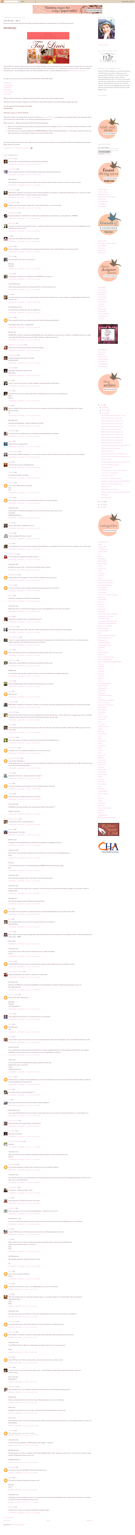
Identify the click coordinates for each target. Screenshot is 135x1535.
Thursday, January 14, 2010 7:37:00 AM (24, 549)
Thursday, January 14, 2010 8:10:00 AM (24, 622)
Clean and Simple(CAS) (105, 585)
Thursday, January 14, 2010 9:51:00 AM (24, 732)
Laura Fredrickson (103, 201)
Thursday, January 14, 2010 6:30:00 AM (24, 503)
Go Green (100, 681)
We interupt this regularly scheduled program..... (115, 454)
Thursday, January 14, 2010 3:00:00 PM (24, 944)
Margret (10, 794)
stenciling (101, 779)
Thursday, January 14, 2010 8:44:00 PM (24, 1214)
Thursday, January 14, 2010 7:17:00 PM (24, 1159)
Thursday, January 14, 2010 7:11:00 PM (24, 1147)
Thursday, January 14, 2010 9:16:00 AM (24, 666)
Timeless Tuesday (103, 793)
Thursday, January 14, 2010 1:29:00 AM (24, 279)
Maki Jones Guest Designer (106, 705)
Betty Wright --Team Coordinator (107, 243)
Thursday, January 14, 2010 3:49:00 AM (24, 386)
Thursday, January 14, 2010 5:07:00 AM (24, 436)
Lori (9, 1229)
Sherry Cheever (102, 362)
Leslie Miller (7, 94)
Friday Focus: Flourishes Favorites (111, 429)
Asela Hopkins (102, 350)
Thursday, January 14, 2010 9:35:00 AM (24, 686)
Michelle (11, 829)
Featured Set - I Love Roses (106, 616)
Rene (9, 919)
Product (100, 743)
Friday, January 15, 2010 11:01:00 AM (23, 1435)
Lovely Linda (12, 190)
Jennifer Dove (12, 202)
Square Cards (102, 770)
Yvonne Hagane (102, 366)
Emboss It (101, 607)
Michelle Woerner (103, 359)
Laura (99, 698)
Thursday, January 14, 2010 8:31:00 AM (24, 632)
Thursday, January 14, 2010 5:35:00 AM (24, 447)
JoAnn (10, 1037)
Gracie (10, 783)
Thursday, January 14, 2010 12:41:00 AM (24, 185)
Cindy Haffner (102, 245)
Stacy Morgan (8, 89)
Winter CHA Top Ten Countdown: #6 (112, 434)
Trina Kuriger (12, 737)
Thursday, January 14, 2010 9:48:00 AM (24, 707)
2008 (102, 504)
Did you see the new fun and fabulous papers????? (115, 456)
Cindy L (100, 578)
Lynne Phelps (12, 169)
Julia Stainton (102, 311)
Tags (99, 786)
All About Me (102, 547)
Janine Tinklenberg (103, 314)
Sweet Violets (102, 784)
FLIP (99, 633)
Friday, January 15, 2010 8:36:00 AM (22, 1392)
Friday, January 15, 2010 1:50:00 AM (22, 1289)
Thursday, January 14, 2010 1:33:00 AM (24, 289)
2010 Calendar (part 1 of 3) (109, 489)
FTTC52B (101, 666)
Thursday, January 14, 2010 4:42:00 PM (24, 1042)
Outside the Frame (103, 726)
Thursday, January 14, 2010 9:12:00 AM (24, 655)
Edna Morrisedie (13, 213)
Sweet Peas (101, 781)
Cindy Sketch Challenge (105, 580)
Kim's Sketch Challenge (105, 695)
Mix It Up (101, 714)
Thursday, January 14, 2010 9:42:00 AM (24, 697)
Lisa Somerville (102, 302)
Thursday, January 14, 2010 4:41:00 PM (24, 1032)
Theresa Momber (103, 364)
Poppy (100, 738)
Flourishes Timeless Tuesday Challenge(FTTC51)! (115, 445)
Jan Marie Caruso (103, 45)
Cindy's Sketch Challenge (105, 583)
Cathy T (10, 1014)
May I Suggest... (102, 710)
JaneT (10, 1284)
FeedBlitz (108, 154)
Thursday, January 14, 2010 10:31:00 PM (24, 1266)
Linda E (10, 595)
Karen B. (10, 533)
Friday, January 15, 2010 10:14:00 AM (23, 1426)
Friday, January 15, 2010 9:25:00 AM (22, 1402)
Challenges (101, 573)
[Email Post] (31, 148)
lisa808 (10, 773)
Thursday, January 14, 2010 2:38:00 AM (24, 350)
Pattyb (10, 1477)
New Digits (104, 495)
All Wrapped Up (102, 549)
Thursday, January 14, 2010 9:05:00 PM (24, 1234)
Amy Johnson (12, 1386)
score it (100, 753)
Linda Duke (101, 306)
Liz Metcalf (11, 1131)
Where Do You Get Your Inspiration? (111, 484)
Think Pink (101, 789)
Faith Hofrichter (102, 316)
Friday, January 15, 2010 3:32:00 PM (22, 1473)
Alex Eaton (101, 318)
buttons (100, 566)
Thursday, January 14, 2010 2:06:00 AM (24, 312)
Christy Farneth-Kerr (14, 758)
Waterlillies (101, 810)
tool (99, 796)
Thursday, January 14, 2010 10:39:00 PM (24, 1279)
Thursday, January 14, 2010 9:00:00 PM (24, 1224)
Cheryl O (11, 317)
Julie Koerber (7, 83)
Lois (9, 1198)
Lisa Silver (101, 304)
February (104, 410)
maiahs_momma (13, 995)
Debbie (10, 1367)
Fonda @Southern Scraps (15, 1141)
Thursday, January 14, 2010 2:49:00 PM (24, 927)
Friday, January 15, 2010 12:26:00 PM (23, 1445)
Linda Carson (12, 660)
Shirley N (11, 246)
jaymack (10, 497)
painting (100, 729)
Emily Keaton (12, 627)
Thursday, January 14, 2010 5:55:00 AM (24, 478)
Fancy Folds (101, 611)
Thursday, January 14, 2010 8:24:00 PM (24, 1193)
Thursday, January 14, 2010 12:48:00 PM (24, 858)
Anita (10, 691)
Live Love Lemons (103, 702)
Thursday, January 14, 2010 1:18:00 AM (24, 269)
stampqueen (11, 1208)
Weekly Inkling (102, 815)
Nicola (10, 391)
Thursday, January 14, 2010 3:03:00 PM (24, 967)
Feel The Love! (105, 486)
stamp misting (102, 772)
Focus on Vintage (106, 459)
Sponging (101, 767)
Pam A (10, 1024)
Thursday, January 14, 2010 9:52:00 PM (24, 1251)
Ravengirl (11, 159)
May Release (101, 712)
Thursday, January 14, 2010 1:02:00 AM (24, 218)
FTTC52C (101, 669)
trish (9, 1239)
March (104, 407)
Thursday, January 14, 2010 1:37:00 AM (24, 302)
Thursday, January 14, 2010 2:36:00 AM (24, 340)
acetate (100, 544)
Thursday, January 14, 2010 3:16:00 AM (24, 363)
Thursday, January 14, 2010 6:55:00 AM (24, 539)
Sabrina (10, 273)
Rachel (10, 616)
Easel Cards (101, 604)
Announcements (102, 551)
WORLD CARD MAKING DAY (107, 817)
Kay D (10, 908)
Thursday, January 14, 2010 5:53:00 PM (24, 1072)
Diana (10, 462)
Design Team (101, 597)
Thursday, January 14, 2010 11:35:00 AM (24, 814)
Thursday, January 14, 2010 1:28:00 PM (24, 881)
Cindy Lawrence (8, 92)
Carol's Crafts (12, 1321)
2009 (102, 502)
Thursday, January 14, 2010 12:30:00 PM (24, 845)
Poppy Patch (101, 741)
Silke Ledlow (102, 253)
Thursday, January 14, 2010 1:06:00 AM (24, 241)
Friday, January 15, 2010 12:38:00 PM (23, 1462)
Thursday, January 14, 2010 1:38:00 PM (24, 904)
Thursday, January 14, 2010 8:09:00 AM (24, 611)
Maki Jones (101, 354)
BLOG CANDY (102, 561)
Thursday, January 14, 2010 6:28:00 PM (24, 1116)
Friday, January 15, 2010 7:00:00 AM (22, 1352)
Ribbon (100, 748)
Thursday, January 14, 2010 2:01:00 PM (24, 914)
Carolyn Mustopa (13, 451)
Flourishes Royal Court (104, 645)
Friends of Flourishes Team (105, 657)
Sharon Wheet (12, 1164)
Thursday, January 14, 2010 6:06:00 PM (24, 1084)
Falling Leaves (102, 609)
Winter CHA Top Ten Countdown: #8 (112, 440)
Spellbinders (101, 765)
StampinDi (11, 702)
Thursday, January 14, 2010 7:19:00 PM (24, 1170)
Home (48, 1521)
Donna (10, 543)
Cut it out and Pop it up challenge (107, 595)
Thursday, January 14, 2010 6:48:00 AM (24, 518)
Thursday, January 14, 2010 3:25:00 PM (24, 990)
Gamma (10, 725)
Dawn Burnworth (103, 194)
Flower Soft (101, 647)
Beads (100, 556)
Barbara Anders (102, 241)
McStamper (11, 1467)
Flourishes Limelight (104, 643)
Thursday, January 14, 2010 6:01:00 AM (24, 493)
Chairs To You (102, 568)
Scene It (100, 750)
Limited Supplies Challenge (106, 700)
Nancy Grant (101, 299)
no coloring (101, 724)
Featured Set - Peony (104, 619)
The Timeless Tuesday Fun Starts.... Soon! (113, 415)
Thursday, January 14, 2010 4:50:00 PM (24, 1055)
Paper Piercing (102, 733)
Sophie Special (102, 762)
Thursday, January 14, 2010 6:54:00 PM (24, 1136)
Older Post (90, 1521)
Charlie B (11, 472)
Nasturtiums (101, 719)
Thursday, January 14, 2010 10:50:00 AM (24, 789)
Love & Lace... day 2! (107, 476)
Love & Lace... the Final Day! (109, 473)
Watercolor (101, 805)
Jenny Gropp (101, 352)
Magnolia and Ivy (13, 819)
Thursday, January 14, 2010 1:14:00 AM (24, 252)
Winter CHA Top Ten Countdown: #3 (112, 424)
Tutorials (100, 798)
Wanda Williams (13, 575)
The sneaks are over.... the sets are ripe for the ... (114, 470)
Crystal (10, 523)
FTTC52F (101, 676)
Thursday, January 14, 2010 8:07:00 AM (24, 591)
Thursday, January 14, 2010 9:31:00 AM (24, 676)
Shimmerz (101, 757)
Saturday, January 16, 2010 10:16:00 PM (24, 1513)
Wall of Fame (102, 803)
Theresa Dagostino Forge (15, 971)
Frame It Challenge (103, 652)
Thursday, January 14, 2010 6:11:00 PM (24, 1105)
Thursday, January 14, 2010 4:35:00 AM (24, 426)
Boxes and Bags (102, 563)
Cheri (10, 380)
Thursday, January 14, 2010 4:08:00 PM (24, 1009)
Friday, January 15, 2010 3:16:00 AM (22, 1306)
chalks (100, 571)
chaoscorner (11, 1332)
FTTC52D (101, 671)
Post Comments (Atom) (18, 1525)
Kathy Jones (11, 223)
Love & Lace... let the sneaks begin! (111, 478)
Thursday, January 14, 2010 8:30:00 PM (24, 1203)
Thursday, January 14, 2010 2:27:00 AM (24, 327)
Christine (11, 256)
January (104, 413)
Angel (10, 1089)
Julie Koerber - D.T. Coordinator (107, 197)
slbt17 (10, 1271)
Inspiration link (102, 688)
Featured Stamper (103, 628)
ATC (99, 554)
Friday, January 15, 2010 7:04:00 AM (22, 1363)
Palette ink (101, 731)
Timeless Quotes (102, 791)
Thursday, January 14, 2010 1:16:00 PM (24, 870)
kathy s (10, 441)
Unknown (11, 483)
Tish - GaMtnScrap (13, 637)
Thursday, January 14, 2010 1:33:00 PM (24, 893)
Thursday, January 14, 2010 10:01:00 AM (24, 743)
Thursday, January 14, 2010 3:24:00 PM (24, 977)
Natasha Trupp (102, 297)
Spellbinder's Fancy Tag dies (76, 70)
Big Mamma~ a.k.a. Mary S (16, 345)
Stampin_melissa (13, 1120)
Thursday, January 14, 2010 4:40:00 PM (24, 1019)
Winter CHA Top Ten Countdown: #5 (112, 432)
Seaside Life (101, 755)
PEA (9, 405)
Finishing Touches (103, 631)
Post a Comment (8, 1517)
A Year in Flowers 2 (103, 542)
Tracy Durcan (102, 287)
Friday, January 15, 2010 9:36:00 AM (22, 1413)
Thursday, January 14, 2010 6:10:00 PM (24, 1095)
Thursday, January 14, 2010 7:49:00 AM (24, 570)
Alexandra (11, 368)
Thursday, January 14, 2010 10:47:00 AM (24, 778)
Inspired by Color (106, 467)
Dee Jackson (101, 248)
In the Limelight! (106, 497)
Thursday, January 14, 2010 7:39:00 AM (24, 559)
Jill (9, 1100)
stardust (100, 777)
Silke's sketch (102, 760)
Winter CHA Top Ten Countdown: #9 (112, 443)
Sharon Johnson (102, 292)
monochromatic (102, 717)
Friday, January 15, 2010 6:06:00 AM (22, 1327)
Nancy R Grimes (13, 748)
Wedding (100, 813)
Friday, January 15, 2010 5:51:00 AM (22, 1317)
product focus (102, 745)
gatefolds (100, 678)
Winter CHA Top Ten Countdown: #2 (112, 421)
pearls (99, 736)
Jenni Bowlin (102, 690)
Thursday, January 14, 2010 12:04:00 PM (24, 824)
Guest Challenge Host (104, 683)
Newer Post (7, 1521)
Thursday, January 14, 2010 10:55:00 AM (24, 799)
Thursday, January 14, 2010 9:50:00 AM (24, 720)
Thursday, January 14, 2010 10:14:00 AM (24, 768)
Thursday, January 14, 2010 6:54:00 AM (24, 528)
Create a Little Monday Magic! (110, 465)
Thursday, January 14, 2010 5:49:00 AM (24, 457)
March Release (102, 707)
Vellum (100, 801)
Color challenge (102, 590)
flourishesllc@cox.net (48, 117)
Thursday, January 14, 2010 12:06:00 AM (24, 164)
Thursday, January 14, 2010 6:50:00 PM (24, 1126)
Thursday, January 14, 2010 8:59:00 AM (24, 645)
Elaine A (10, 932)
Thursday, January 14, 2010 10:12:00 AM (24, 753)
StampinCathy (12, 554)
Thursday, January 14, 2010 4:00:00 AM (24, 401)
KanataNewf (11, 431)
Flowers (100, 650)
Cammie (10, 681)
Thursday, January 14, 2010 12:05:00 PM (24, 835)
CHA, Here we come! (107, 451)
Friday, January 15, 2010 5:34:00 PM (22, 1490)
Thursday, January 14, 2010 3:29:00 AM (24, 375)
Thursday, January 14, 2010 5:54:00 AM (24, 467)
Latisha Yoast (7, 87)
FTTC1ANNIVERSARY (105, 659)
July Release (101, 693)
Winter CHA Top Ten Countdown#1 (111, 418)
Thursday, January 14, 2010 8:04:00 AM (24, 580)
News (99, 722)
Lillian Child (12, 712)
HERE (63, 126)
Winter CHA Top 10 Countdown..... (111, 448)
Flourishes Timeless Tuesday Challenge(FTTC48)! (115, 492)
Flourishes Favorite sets (104, 638)
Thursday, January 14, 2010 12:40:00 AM (24, 175)
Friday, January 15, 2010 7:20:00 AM (22, 1382)
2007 (102, 507)
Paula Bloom (101, 294)
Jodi (9, 294)
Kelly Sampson (102, 309)
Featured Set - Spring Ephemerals (107, 621)
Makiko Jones (102, 250)
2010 (102, 405)
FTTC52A (101, 664)
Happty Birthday (103, 686)
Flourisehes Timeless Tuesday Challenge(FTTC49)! (116, 481)
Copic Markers (102, 592)
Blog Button (101, 559)
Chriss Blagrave (13, 1187)
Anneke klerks (12, 355)
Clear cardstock (102, 587)
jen (9, 236)
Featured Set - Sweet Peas (105, 626)
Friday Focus (101, 655)
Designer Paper (102, 599)
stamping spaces (102, 774)
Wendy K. (11, 1507)
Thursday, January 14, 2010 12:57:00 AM (24, 197)
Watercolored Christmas (105, 808)
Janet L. (10, 650)
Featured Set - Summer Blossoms (107, 623)
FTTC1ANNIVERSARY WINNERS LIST (109, 662)
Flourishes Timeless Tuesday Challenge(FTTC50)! (115, 462)
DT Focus (101, 602)
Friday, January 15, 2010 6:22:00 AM (22, 1337)
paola (10, 1294)
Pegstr (10, 1357)
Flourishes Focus (103, 640)
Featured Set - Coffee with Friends (107, 614)
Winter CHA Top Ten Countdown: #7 (112, 437)
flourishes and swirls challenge (106, 635)
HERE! (69, 131)
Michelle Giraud (102, 357)
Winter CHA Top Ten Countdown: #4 (112, 426)
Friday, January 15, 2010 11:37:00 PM (23, 1502)
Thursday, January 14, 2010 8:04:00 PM (24, 1182)
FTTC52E (101, 674)
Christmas (101, 575)
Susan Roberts (102, 290)
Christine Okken (8, 85)
